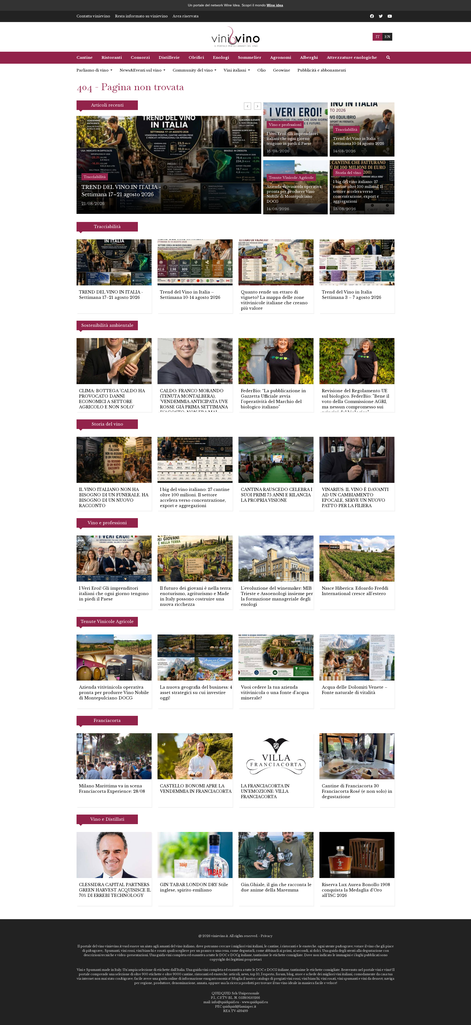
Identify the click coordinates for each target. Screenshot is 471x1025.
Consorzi (140, 57)
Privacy (267, 936)
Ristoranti (112, 57)
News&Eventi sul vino (141, 70)
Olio (261, 70)
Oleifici (196, 57)
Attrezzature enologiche (352, 57)
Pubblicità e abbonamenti (322, 70)
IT (378, 36)
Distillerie (169, 57)
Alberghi (309, 57)
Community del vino (193, 70)
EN (387, 36)
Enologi (221, 57)
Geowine (281, 70)
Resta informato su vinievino (141, 16)
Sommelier (249, 57)
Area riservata (185, 16)
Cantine (85, 57)
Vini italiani (235, 70)
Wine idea (275, 5)
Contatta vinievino (93, 16)
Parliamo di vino (93, 70)
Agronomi (280, 57)
